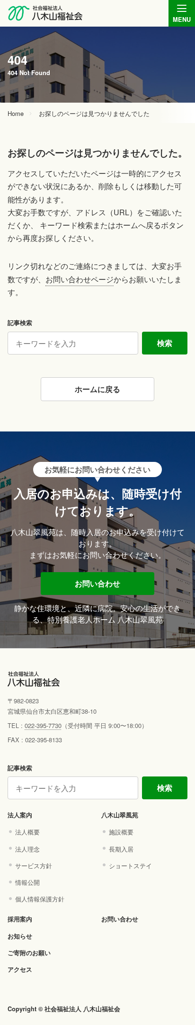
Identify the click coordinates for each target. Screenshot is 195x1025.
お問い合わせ (97, 583)
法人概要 (27, 831)
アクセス (20, 969)
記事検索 (20, 322)
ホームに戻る (97, 388)
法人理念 (27, 848)
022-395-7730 (43, 725)
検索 (164, 342)
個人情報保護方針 (39, 898)
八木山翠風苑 (119, 815)
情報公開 (27, 882)
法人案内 (20, 815)
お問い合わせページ (79, 279)
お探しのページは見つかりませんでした (94, 114)
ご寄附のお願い (29, 952)
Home (16, 114)
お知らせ (20, 936)
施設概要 (121, 831)
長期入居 (121, 848)
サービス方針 (33, 865)
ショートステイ (130, 865)
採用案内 (20, 919)
